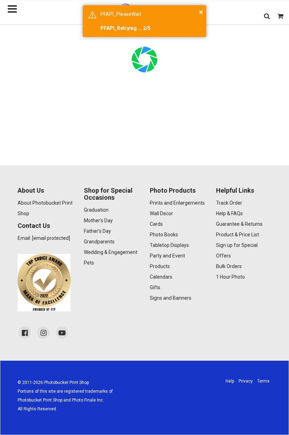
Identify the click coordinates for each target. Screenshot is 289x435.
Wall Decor (161, 213)
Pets (89, 263)
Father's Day (97, 231)
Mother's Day (98, 220)
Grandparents (99, 241)
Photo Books (164, 234)
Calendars (161, 277)
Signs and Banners (170, 298)
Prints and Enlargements (177, 203)
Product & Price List (237, 234)
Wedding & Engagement (110, 252)
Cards (156, 224)
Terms (263, 381)
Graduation (96, 210)
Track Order (229, 203)
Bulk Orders (229, 266)
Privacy (246, 381)
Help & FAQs (229, 213)
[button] (267, 16)
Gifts (155, 287)
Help (230, 381)
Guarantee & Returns (239, 224)
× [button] (201, 11)
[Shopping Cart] (280, 16)
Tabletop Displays (169, 245)
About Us (31, 190)
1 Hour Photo (230, 277)
